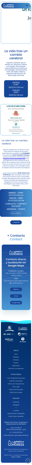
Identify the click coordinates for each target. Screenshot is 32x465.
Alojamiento (16, 366)
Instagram (16, 405)
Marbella (16, 357)
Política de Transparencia (16, 384)
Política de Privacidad (16, 389)
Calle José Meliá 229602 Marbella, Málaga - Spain (16, 428)
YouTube (16, 411)
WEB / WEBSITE (16, 213)
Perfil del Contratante (16, 381)
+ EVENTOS (16, 222)
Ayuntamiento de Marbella (16, 413)
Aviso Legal (16, 387)
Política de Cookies (16, 392)
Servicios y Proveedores (16, 368)
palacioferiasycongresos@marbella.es (16, 435)
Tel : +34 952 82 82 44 (16, 432)
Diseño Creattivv (16, 457)
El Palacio (16, 360)
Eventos (16, 363)
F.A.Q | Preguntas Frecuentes (16, 378)
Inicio (16, 354)
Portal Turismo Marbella (16, 416)
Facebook (16, 402)
